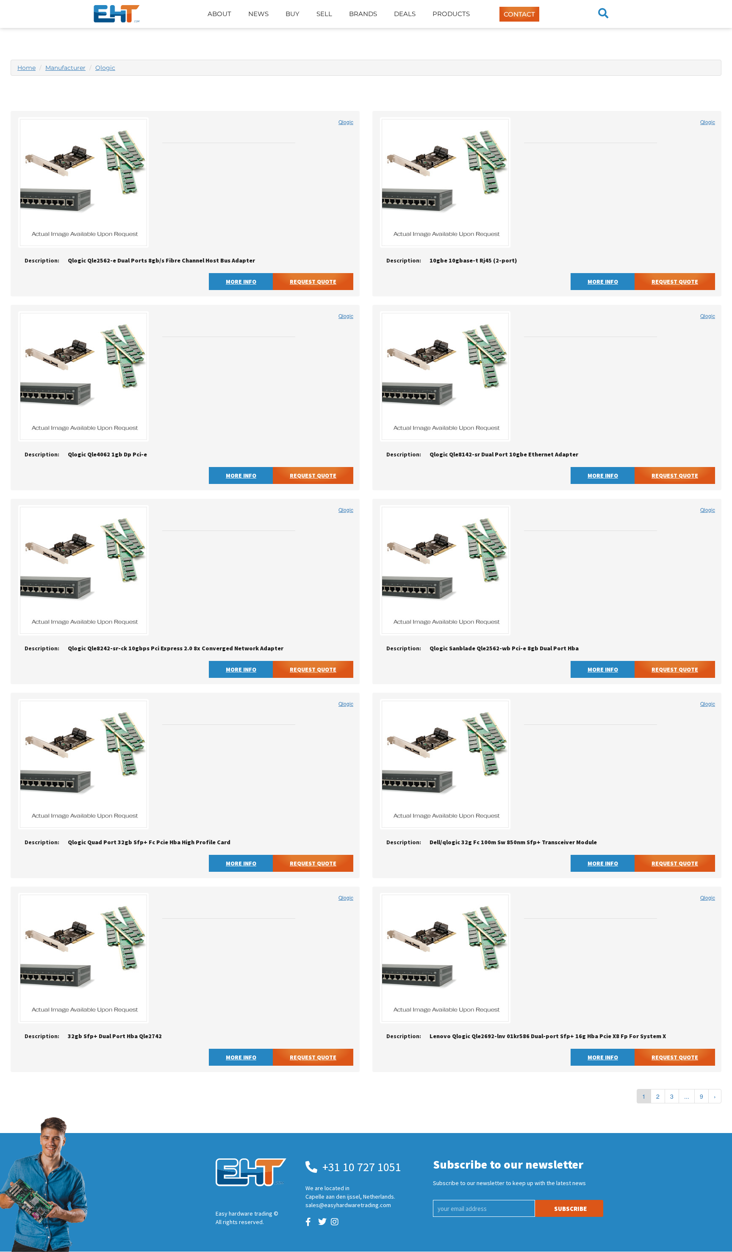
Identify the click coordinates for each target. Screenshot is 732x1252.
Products (451, 14)
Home (26, 68)
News (258, 14)
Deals (405, 14)
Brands (363, 14)
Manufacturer (65, 68)
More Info (241, 281)
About (219, 14)
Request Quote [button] (313, 281)
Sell (324, 14)
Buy (292, 14)
